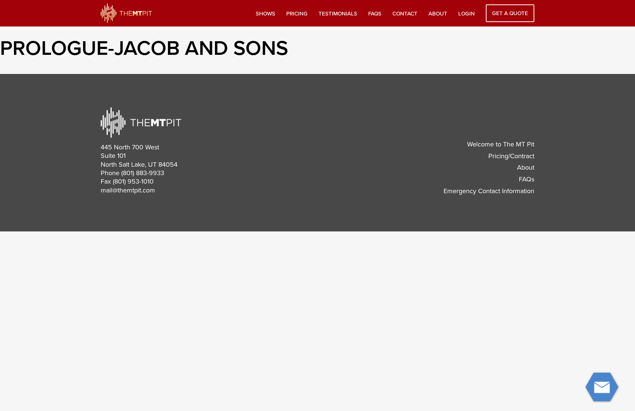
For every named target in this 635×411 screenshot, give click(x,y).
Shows (265, 13)
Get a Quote (510, 13)
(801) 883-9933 (142, 173)
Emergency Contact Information (489, 191)
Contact (404, 13)
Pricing (297, 13)
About (437, 13)
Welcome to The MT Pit (500, 144)
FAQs (374, 13)
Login (466, 13)
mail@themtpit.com (128, 190)
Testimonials (338, 13)
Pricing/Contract (511, 156)
